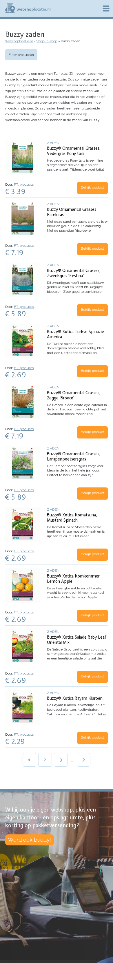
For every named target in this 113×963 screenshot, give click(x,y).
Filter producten (21, 55)
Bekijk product (92, 187)
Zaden (53, 143)
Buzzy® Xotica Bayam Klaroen (75, 698)
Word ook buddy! (29, 840)
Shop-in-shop (47, 41)
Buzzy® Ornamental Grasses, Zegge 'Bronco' (73, 395)
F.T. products (24, 184)
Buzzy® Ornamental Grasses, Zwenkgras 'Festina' (73, 273)
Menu (106, 8)
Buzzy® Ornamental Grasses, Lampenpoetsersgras (73, 456)
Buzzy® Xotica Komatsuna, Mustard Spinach (72, 517)
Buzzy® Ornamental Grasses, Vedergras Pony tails (73, 151)
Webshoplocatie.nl (19, 41)
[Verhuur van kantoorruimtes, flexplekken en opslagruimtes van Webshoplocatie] (27, 8)
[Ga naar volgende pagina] (83, 760)
